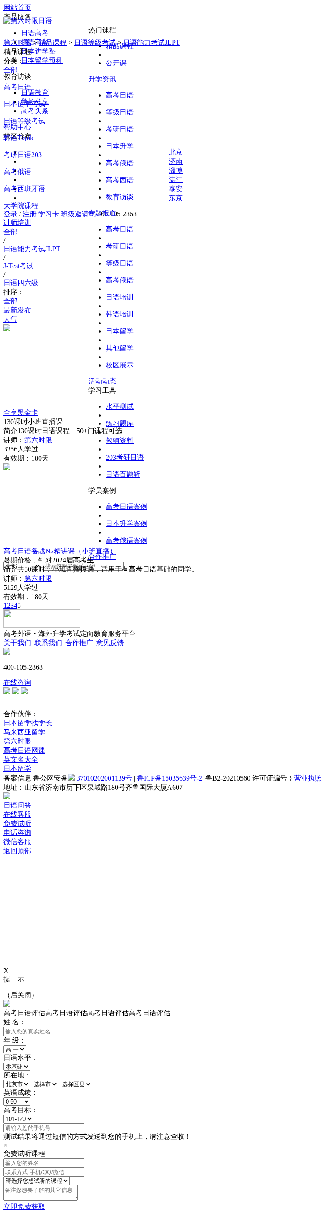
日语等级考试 (95, 42)
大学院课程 (20, 205)
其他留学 (120, 348)
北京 (176, 152)
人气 (10, 319)
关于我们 (17, 642)
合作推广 (102, 556)
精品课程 (53, 42)
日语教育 (35, 92)
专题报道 (102, 213)
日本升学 (120, 146)
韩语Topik (18, 137)
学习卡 (48, 214)
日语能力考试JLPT (151, 42)
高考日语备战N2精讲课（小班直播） (60, 551)
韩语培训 (120, 314)
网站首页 (17, 7)
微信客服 (17, 841)
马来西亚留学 (24, 732)
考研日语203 (22, 154)
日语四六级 (20, 282)
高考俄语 (120, 163)
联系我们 (48, 642)
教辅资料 (120, 440)
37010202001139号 (104, 778)
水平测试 (120, 406)
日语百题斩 (123, 474)
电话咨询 (17, 832)
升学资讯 (102, 79)
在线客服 (17, 814)
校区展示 (120, 365)
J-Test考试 (18, 265)
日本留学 (120, 331)
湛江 (176, 179)
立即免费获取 (24, 1206)
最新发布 (17, 310)
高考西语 (120, 180)
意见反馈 (110, 642)
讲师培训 (17, 222)
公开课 (116, 63)
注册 (30, 214)
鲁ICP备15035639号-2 (169, 778)
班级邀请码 (78, 214)
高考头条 (35, 110)
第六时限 (17, 42)
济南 (176, 161)
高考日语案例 (126, 506)
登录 (10, 214)
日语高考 (35, 33)
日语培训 (120, 297)
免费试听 (17, 823)
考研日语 (120, 129)
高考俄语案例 (126, 540)
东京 (176, 198)
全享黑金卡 (20, 412)
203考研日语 (125, 457)
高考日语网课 (24, 750)
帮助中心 (17, 127)
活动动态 (102, 381)
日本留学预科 (42, 60)
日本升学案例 (126, 523)
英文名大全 (20, 759)
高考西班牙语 (24, 188)
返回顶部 (17, 851)
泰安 (176, 188)
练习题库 (120, 423)
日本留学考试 (24, 104)
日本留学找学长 (27, 723)
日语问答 (17, 805)
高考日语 (120, 95)
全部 (10, 70)
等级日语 (120, 112)
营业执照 (308, 778)
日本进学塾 (38, 51)
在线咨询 (17, 682)
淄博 (176, 170)
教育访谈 (120, 197)
